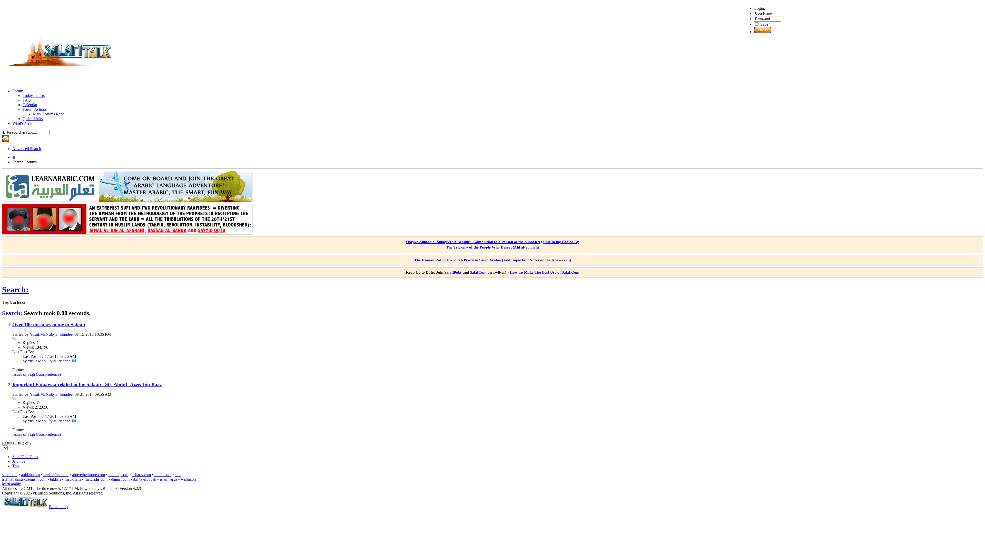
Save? (764, 24)
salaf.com (9, 474)
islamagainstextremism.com (24, 479)
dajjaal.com (120, 479)
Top (15, 466)
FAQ (27, 100)
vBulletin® (110, 488)
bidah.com (162, 474)
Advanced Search (26, 148)
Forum (17, 91)
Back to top (58, 506)
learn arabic (11, 484)
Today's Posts (34, 95)
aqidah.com (30, 474)
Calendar (30, 105)
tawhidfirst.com (55, 474)
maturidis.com (96, 479)
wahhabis (188, 479)
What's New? (23, 123)
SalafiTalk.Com (25, 456)
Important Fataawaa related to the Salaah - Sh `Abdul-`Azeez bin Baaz (87, 384)
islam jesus (168, 479)
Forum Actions (35, 109)
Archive (18, 461)
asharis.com (141, 474)
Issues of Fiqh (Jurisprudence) (36, 374)
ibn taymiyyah (144, 479)
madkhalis (73, 479)
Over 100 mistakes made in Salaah (48, 324)
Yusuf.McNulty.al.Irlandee (51, 334)
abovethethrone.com (88, 474)
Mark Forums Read (48, 114)
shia (178, 474)
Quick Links (33, 118)
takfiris (55, 479)
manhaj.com (118, 474)
